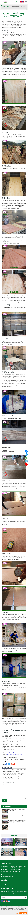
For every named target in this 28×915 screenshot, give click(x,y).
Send (4, 800)
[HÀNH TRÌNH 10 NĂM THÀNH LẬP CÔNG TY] (7, 842)
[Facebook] (26, 451)
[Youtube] (7, 901)
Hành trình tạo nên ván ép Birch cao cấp (11, 778)
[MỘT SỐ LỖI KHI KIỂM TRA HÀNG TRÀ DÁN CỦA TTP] (20, 852)
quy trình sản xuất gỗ (7, 759)
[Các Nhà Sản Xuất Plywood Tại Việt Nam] (5, 817)
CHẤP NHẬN (23, 913)
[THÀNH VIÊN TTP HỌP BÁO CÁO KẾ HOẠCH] (7, 852)
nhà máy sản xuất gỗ (13, 757)
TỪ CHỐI (16, 913)
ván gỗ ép (22, 759)
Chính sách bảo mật (10, 910)
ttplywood (16, 759)
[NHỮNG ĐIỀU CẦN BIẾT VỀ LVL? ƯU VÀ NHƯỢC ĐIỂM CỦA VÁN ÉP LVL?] (20, 842)
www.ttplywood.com (11, 752)
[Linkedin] (9, 901)
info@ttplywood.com (10, 751)
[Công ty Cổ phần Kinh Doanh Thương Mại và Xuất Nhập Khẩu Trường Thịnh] (5, 1)
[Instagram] (4, 901)
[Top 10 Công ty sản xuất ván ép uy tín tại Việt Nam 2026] (5, 811)
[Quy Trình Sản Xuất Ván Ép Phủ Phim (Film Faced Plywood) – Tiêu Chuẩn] (5, 827)
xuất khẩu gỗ (5, 761)
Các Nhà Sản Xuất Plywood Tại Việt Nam (11, 771)
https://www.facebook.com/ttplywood (15, 754)
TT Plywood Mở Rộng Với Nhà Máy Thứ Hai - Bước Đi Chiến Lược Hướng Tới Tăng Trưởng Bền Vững (17, 821)
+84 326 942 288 (9, 874)
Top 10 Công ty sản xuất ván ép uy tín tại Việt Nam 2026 (14, 769)
